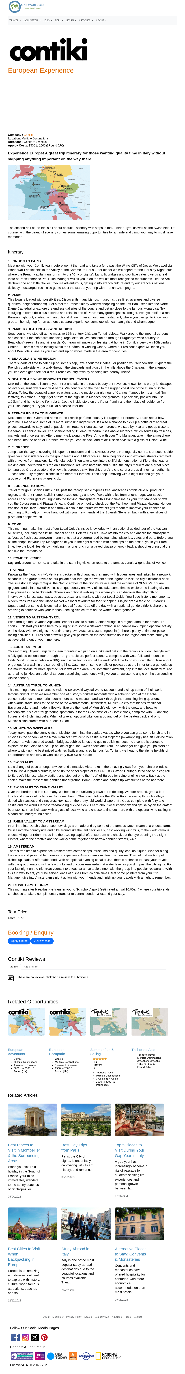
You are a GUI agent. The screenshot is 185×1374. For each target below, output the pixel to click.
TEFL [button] (58, 20)
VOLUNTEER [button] (31, 20)
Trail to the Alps (143, 1050)
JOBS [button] (46, 20)
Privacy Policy (73, 1317)
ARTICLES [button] (85, 20)
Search (88, 1317)
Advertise (117, 1317)
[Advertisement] (92, 102)
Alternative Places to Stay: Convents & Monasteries (131, 1254)
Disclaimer (57, 1317)
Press (128, 1317)
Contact (138, 1317)
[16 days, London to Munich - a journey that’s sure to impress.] (150, 1022)
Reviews (13, 966)
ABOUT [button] (100, 20)
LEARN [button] (70, 20)
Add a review (30, 966)
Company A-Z (102, 1317)
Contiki (28, 134)
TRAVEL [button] (14, 20)
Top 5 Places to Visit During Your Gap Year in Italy (129, 1150)
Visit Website (42, 940)
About (46, 1317)
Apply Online (19, 940)
